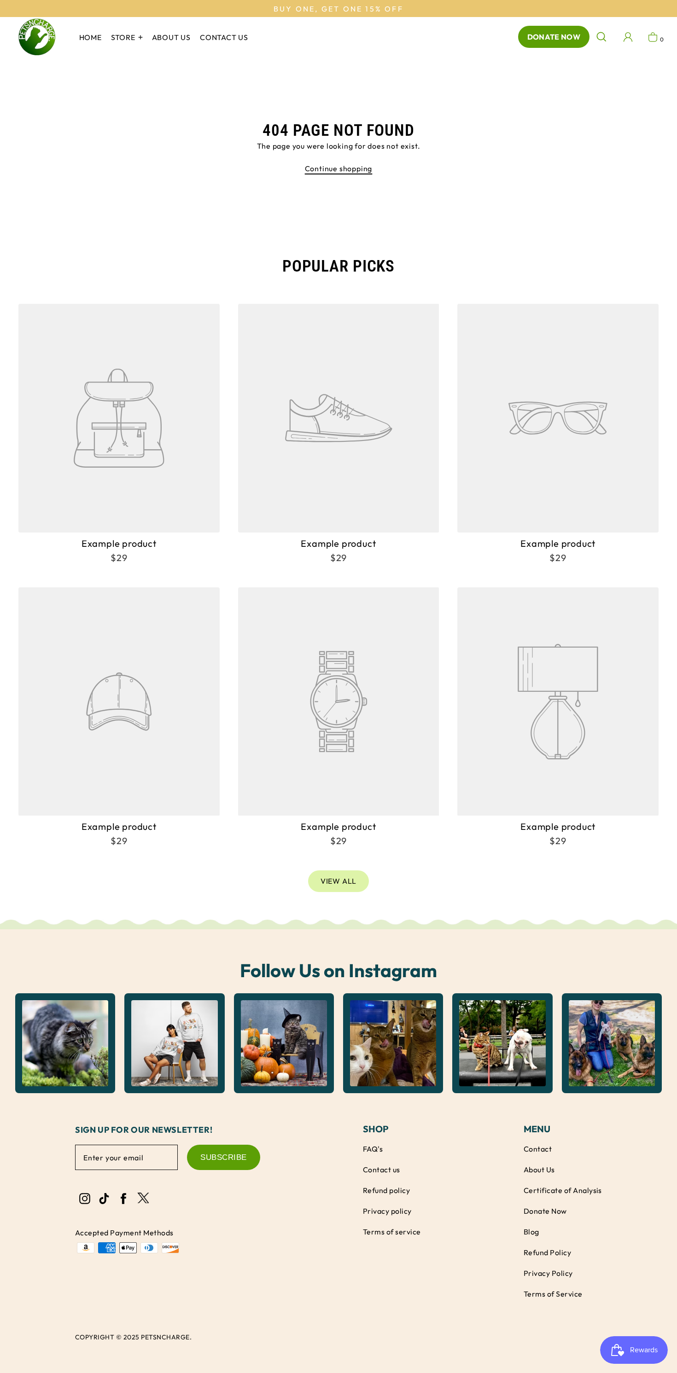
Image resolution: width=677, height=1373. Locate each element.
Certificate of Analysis (563, 1190)
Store (124, 37)
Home (90, 37)
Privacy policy (387, 1211)
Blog (531, 1231)
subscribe (223, 1157)
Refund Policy (547, 1252)
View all (338, 881)
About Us (539, 1169)
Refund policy (386, 1190)
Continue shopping (339, 168)
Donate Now (553, 36)
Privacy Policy (548, 1273)
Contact (538, 1148)
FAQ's (373, 1148)
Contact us (224, 37)
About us (171, 37)
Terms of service (392, 1231)
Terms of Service (553, 1293)
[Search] (601, 37)
